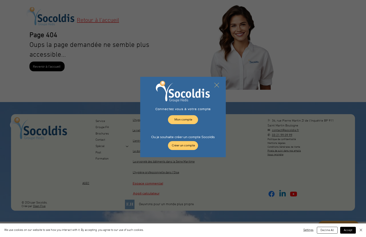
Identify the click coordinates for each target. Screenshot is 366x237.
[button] (216, 85)
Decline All (327, 230)
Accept (348, 230)
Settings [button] (308, 230)
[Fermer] (360, 230)
